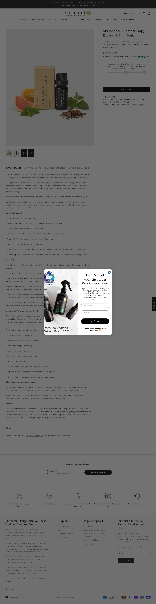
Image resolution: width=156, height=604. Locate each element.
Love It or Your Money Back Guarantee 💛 (95, 329)
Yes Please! (95, 321)
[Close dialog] (109, 272)
